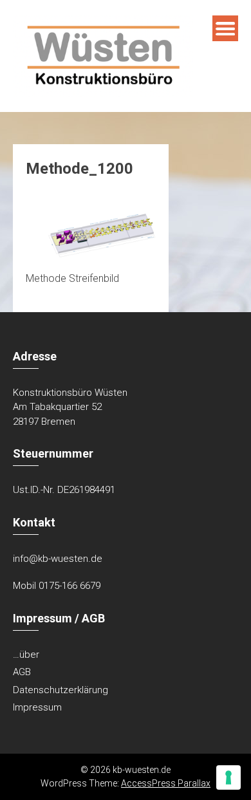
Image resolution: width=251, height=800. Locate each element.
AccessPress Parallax (165, 783)
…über (26, 654)
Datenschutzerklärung (60, 690)
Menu (225, 28)
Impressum (37, 707)
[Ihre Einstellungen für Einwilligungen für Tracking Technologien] (228, 777)
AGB (22, 672)
